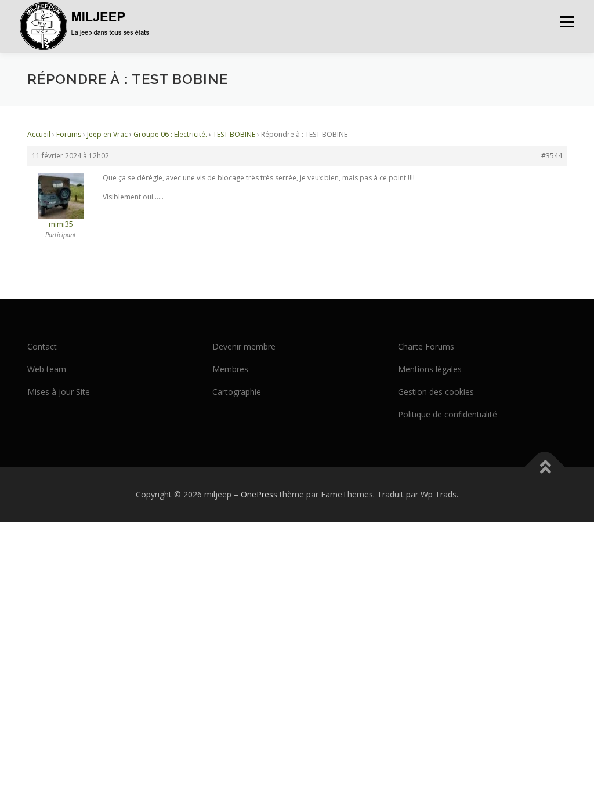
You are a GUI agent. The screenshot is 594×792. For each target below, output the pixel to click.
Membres (230, 369)
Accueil (38, 134)
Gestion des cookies (436, 391)
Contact (42, 346)
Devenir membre (244, 346)
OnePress (259, 494)
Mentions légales (430, 369)
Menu (566, 21)
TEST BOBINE (234, 134)
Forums (68, 134)
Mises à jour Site (58, 391)
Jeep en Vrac (107, 134)
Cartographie (236, 391)
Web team (46, 369)
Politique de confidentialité (447, 414)
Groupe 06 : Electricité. (170, 134)
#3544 (551, 156)
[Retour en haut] (545, 467)
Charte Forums (426, 346)
